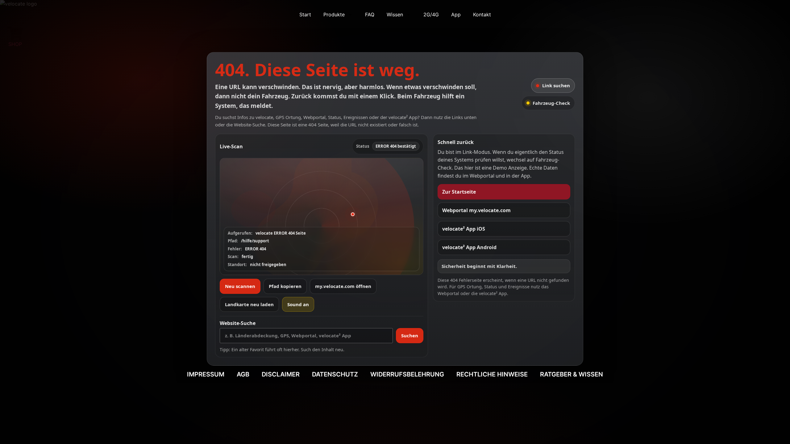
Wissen (395, 14)
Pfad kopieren (285, 286)
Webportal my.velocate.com (476, 210)
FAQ (369, 14)
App (456, 14)
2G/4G (431, 14)
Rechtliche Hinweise (492, 374)
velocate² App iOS (463, 228)
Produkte (334, 14)
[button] (321, 216)
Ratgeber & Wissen (571, 374)
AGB (243, 374)
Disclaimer (281, 374)
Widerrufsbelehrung (407, 374)
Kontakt (482, 14)
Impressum (205, 374)
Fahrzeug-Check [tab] (551, 103)
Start (305, 14)
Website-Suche (238, 323)
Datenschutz (335, 374)
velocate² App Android (469, 247)
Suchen (409, 335)
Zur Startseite (459, 191)
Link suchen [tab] (556, 85)
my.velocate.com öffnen (343, 286)
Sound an (298, 304)
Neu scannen (240, 286)
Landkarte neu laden (249, 304)
